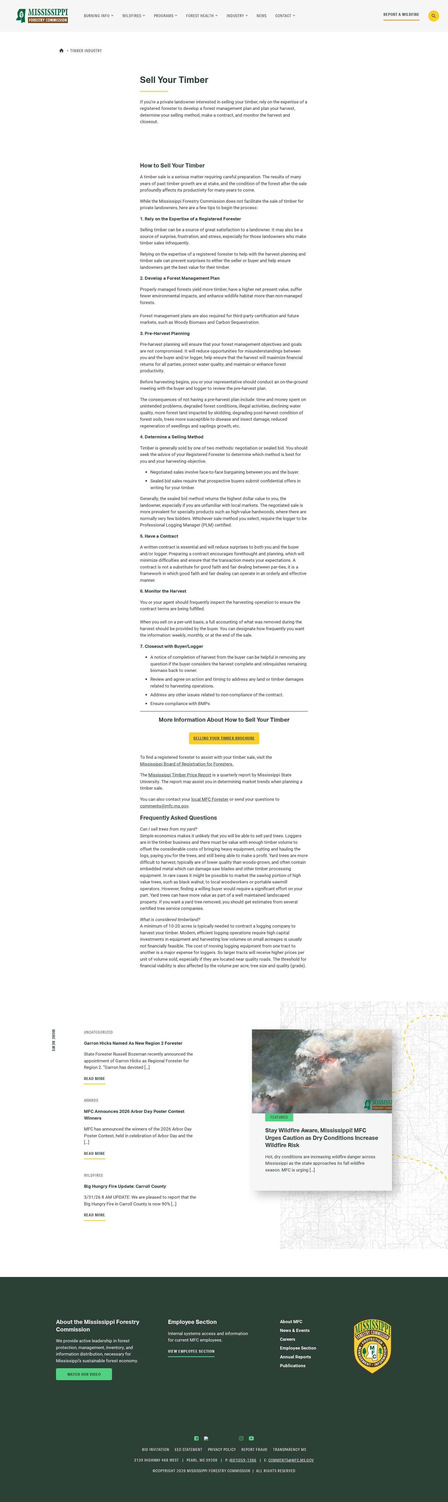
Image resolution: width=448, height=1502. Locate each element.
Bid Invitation (155, 1449)
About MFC (291, 1321)
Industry (235, 15)
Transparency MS (289, 1449)
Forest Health (200, 15)
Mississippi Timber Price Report (179, 775)
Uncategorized (98, 1032)
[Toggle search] (433, 16)
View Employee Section (191, 1351)
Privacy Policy (222, 1449)
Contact (283, 15)
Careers (287, 1339)
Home (61, 50)
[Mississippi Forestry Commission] (42, 16)
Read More (94, 1078)
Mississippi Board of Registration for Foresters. (186, 764)
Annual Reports (295, 1357)
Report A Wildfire (401, 14)
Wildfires (131, 15)
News (262, 15)
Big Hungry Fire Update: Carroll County (125, 1186)
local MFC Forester (209, 799)
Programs (163, 15)
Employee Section (298, 1348)
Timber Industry (86, 51)
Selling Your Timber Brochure (224, 738)
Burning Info (97, 15)
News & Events (295, 1330)
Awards (91, 1100)
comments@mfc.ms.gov (164, 806)
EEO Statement (188, 1449)
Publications (293, 1365)
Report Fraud (254, 1449)
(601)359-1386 (242, 1460)
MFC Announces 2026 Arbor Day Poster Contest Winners (134, 1114)
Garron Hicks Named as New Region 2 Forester (133, 1043)
